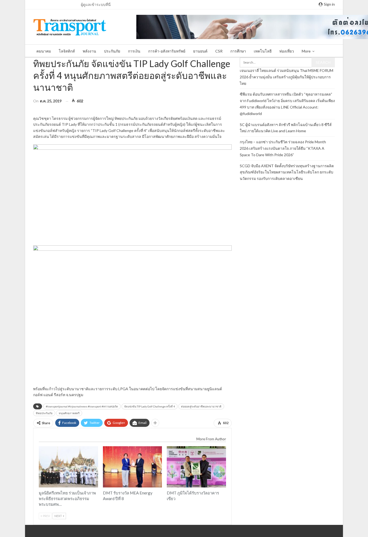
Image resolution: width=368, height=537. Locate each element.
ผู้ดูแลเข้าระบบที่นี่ (96, 4)
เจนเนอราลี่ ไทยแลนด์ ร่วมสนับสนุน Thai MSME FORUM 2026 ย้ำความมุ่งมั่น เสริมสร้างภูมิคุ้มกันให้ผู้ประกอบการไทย (286, 77)
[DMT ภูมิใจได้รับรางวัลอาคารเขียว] (196, 467)
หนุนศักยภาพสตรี (69, 413)
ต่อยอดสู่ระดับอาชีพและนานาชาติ (201, 406)
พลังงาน (89, 51)
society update (41, 446)
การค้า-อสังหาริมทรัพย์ (166, 51)
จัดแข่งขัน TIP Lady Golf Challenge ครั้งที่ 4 (149, 406)
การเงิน (134, 51)
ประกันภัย (112, 51)
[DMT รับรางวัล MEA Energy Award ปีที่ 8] (132, 467)
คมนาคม (43, 51)
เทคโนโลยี (263, 51)
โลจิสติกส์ (67, 51)
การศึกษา (238, 51)
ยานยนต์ (200, 51)
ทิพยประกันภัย (44, 413)
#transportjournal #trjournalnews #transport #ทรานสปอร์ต (82, 406)
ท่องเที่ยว (286, 51)
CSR (219, 51)
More (306, 51)
